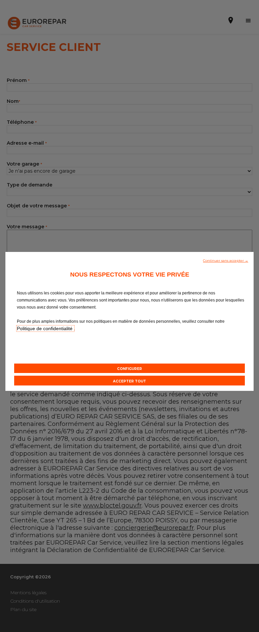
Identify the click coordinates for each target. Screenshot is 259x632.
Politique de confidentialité (45, 328)
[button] (225, 260)
